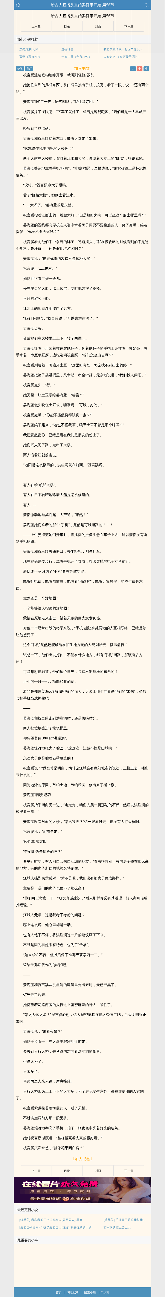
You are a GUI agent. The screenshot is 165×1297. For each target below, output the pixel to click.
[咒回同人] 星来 (71, 1220)
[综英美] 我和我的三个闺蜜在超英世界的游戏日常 (52, 1220)
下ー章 (128, 1171)
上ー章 (36, 1171)
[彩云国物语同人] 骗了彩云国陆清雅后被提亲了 (50, 1227)
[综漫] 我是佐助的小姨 (76, 1227)
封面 (98, 1171)
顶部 (106, 1292)
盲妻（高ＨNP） (30, 57)
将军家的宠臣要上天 (117, 1227)
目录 (67, 1171)
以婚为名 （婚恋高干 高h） (122, 57)
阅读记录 (73, 1292)
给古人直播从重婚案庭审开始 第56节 (82, 4)
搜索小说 (90, 1292)
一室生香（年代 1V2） (76, 57)
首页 (59, 1292)
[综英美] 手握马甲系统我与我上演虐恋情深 (132, 1220)
